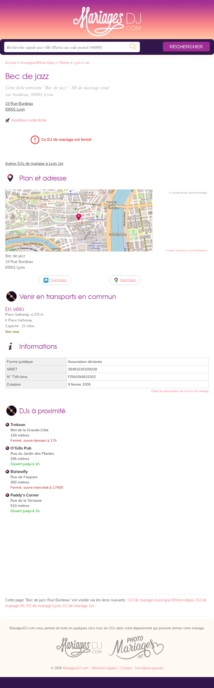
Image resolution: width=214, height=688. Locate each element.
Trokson (17, 424)
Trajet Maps (128, 280)
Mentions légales (104, 668)
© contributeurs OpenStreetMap (188, 192)
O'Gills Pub (20, 448)
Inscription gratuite (149, 668)
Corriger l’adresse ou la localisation (186, 250)
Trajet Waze (58, 280)
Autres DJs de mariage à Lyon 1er (34, 163)
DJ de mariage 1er (78, 605)
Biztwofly (19, 471)
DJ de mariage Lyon (43, 605)
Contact (126, 668)
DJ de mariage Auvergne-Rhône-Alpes (161, 600)
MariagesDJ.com (107, 21)
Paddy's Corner (24, 495)
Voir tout (12, 332)
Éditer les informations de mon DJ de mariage (180, 391)
